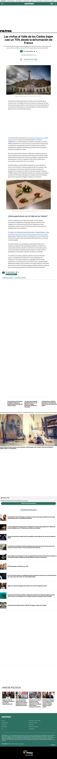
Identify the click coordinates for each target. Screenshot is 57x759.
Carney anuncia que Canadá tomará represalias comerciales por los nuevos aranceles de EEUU (31, 537)
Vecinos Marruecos (11, 1)
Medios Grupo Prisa (29, 755)
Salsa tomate (46, 1)
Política (6, 31)
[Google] (34, 51)
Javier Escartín (29, 51)
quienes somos (5, 722)
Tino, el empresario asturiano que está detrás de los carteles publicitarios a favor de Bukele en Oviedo (21, 702)
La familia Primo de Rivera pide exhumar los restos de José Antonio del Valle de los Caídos (49, 403)
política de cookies (33, 722)
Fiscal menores (19, 1)
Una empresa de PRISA (28, 752)
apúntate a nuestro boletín (28, 503)
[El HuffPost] (29, 3)
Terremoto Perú (26, 1)
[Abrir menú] (2, 4)
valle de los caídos (20, 277)
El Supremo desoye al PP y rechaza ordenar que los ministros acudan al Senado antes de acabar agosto (48, 703)
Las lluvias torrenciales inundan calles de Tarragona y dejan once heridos (27, 605)
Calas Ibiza (53, 1)
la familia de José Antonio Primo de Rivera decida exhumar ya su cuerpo (28, 234)
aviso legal (31, 724)
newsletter (4, 726)
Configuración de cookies (34, 720)
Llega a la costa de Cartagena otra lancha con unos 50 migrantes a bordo (27, 586)
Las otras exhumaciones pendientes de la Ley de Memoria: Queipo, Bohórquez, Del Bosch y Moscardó (30, 404)
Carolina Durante (39, 1)
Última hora (51, 4)
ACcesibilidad (31, 728)
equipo (3, 720)
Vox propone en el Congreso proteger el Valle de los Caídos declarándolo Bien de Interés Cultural (14, 403)
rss (2, 728)
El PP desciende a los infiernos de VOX (18, 566)
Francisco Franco (8, 277)
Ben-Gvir (32, 1)
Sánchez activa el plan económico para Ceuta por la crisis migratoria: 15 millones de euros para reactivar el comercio (35, 703)
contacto (4, 724)
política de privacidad (33, 726)
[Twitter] (36, 51)
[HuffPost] (6, 716)
